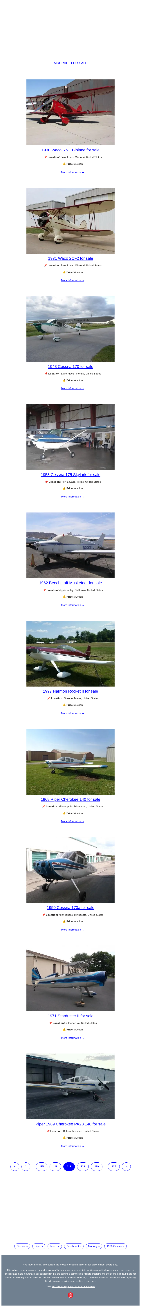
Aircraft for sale (70, 63)
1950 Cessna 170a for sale (70, 907)
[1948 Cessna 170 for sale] (70, 360)
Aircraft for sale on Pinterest (81, 1286)
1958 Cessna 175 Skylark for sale (70, 474)
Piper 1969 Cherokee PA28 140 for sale (70, 1124)
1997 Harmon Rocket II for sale (70, 691)
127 (114, 1166)
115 (41, 1166)
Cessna (21, 1246)
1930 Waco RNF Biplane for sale (70, 150)
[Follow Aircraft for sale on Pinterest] (70, 1296)
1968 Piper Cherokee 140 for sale (70, 799)
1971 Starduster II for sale (70, 1016)
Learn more (90, 1281)
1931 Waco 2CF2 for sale (70, 258)
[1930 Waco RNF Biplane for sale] (70, 144)
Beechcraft (72, 1246)
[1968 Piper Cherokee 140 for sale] (70, 793)
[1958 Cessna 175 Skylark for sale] (70, 469)
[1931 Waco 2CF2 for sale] (70, 252)
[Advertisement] (70, 27)
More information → (72, 172)
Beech (53, 1246)
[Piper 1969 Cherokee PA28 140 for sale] (70, 1118)
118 (83, 1166)
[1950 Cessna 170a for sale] (70, 901)
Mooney (92, 1246)
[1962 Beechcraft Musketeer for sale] (70, 577)
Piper (38, 1246)
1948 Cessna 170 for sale (70, 366)
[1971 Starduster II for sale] (70, 1010)
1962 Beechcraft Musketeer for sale (70, 583)
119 (97, 1166)
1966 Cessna (114, 1246)
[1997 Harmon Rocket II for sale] (70, 685)
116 (55, 1166)
